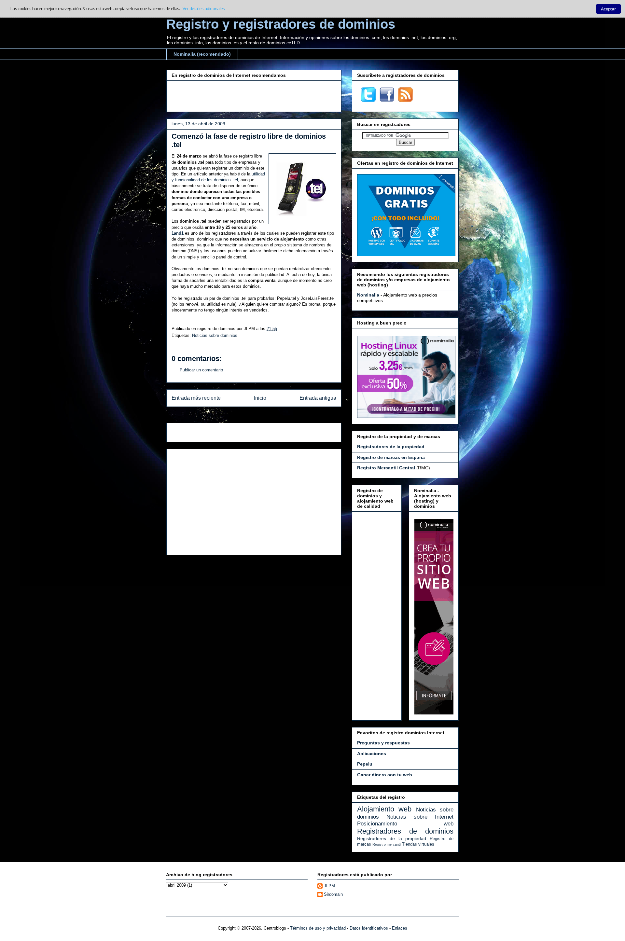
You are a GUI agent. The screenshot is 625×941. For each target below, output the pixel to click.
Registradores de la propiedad (391, 838)
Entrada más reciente (196, 398)
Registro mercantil (386, 844)
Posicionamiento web (405, 824)
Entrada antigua (317, 398)
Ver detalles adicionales (204, 8)
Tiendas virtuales (418, 844)
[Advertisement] (254, 95)
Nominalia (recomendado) (202, 54)
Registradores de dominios (405, 831)
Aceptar (608, 9)
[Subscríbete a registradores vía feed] (405, 100)
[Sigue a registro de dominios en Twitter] (368, 100)
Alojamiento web (384, 809)
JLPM (329, 885)
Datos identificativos (369, 928)
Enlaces (399, 928)
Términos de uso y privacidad (318, 928)
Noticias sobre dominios (214, 335)
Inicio (260, 398)
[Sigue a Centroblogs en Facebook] (387, 100)
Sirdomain (333, 894)
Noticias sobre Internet (419, 817)
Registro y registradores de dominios (280, 24)
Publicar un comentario (201, 369)
